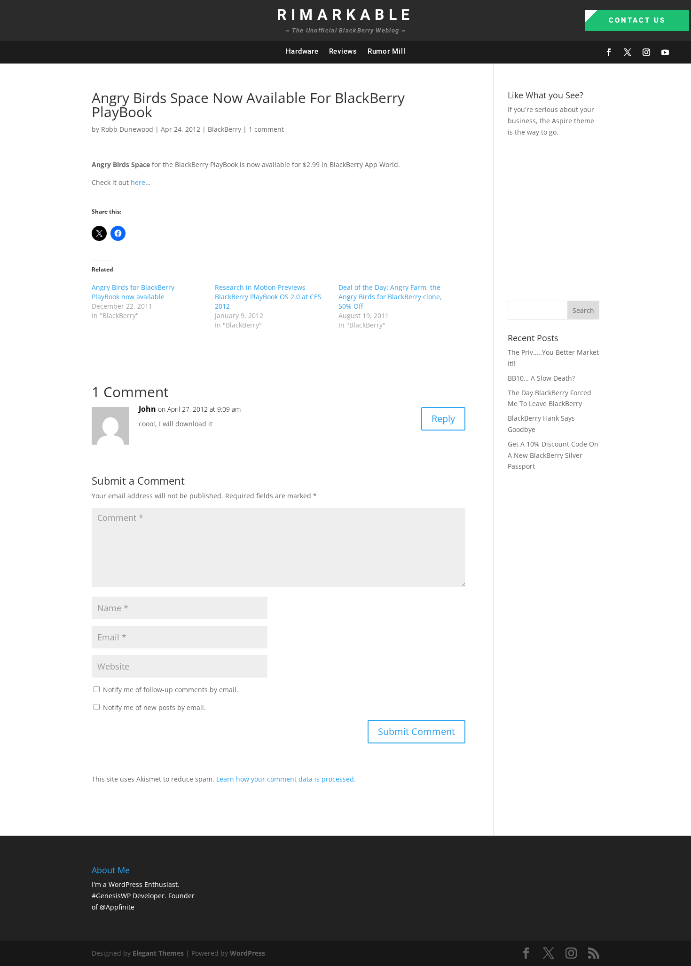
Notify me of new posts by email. (154, 707)
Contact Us (637, 20)
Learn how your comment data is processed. (286, 778)
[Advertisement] (599, 217)
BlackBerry (224, 129)
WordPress (247, 953)
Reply (443, 418)
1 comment (266, 129)
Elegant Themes (158, 953)
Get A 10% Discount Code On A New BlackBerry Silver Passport (553, 455)
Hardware (302, 51)
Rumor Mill (387, 51)
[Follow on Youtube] (665, 52)
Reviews (343, 51)
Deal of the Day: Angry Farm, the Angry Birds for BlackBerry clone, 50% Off (390, 297)
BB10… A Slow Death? (541, 378)
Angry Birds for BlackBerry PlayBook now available (133, 292)
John (147, 409)
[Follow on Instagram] (646, 52)
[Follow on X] (627, 52)
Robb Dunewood (127, 129)
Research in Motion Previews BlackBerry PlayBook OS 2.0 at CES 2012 (268, 297)
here (138, 182)
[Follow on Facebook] (608, 52)
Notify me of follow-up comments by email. (170, 689)
